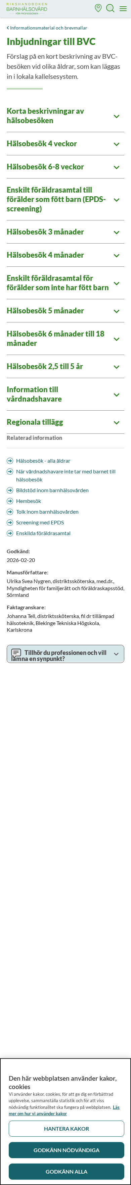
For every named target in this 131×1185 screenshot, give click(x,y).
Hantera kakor (66, 1128)
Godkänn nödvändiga (66, 1150)
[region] (65, 1121)
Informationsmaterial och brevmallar (48, 28)
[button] (98, 9)
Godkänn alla (66, 1171)
